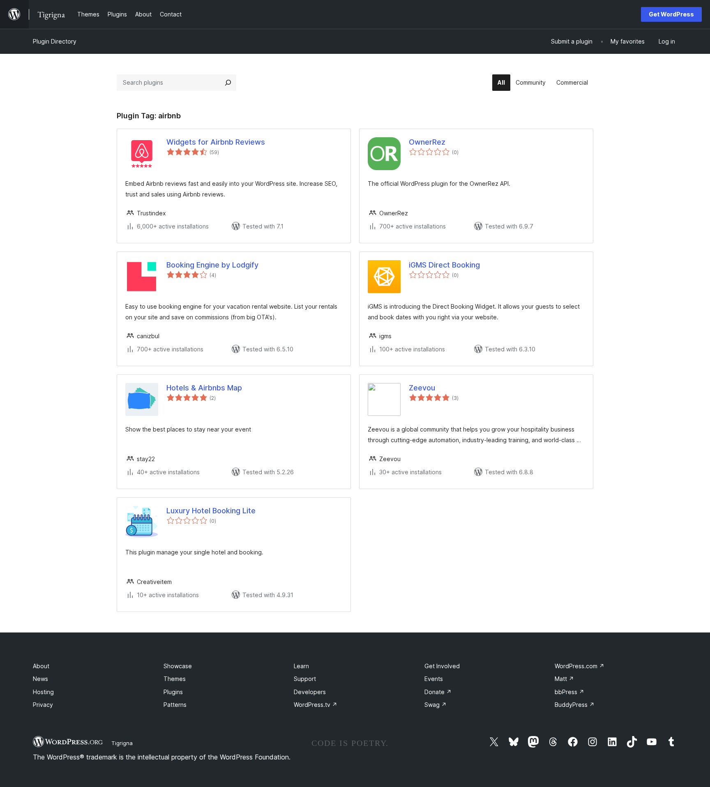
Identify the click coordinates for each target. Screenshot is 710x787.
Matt (564, 678)
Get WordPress (671, 14)
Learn (301, 665)
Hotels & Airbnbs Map (204, 387)
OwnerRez (427, 142)
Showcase (178, 665)
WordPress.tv (315, 704)
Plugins (173, 691)
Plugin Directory (54, 41)
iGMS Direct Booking (444, 265)
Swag (435, 704)
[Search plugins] (228, 82)
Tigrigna (122, 743)
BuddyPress (575, 704)
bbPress (569, 691)
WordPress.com (579, 665)
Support (305, 678)
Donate (438, 691)
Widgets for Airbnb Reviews (215, 142)
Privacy (43, 704)
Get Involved (442, 665)
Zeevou (422, 387)
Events (433, 678)
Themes (175, 678)
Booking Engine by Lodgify (212, 265)
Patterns (175, 704)
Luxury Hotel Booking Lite (211, 510)
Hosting (43, 691)
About (41, 665)
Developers (310, 691)
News (40, 678)
